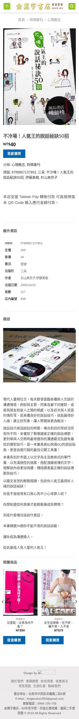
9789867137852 (24, 172)
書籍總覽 (32, 681)
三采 (41, 172)
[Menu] (7, 6)
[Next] (76, 610)
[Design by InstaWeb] (47, 673)
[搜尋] (72, 6)
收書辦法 (62, 681)
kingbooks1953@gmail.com (45, 698)
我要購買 (14, 153)
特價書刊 (36, 20)
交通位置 (39, 686)
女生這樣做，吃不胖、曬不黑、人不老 (59, 624)
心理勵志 (54, 20)
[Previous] (3, 610)
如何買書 (47, 681)
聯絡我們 (54, 686)
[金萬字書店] (39, 6)
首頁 (21, 20)
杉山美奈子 (49, 177)
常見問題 (25, 686)
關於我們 (17, 681)
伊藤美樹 (32, 177)
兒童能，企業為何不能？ (20, 624)
